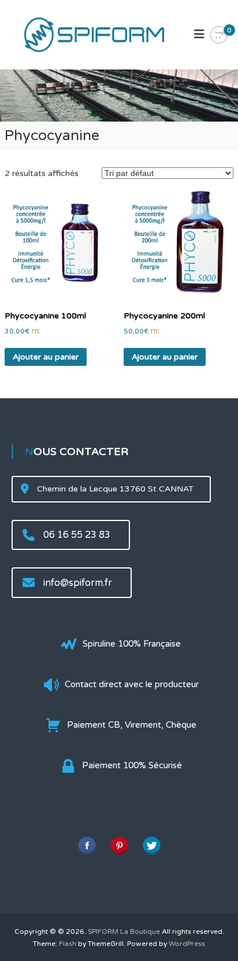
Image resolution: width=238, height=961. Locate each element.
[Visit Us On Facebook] (86, 845)
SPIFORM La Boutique (124, 931)
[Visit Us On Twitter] (151, 845)
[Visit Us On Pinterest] (119, 845)
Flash (67, 944)
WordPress (187, 944)
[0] (219, 35)
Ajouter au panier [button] (46, 357)
